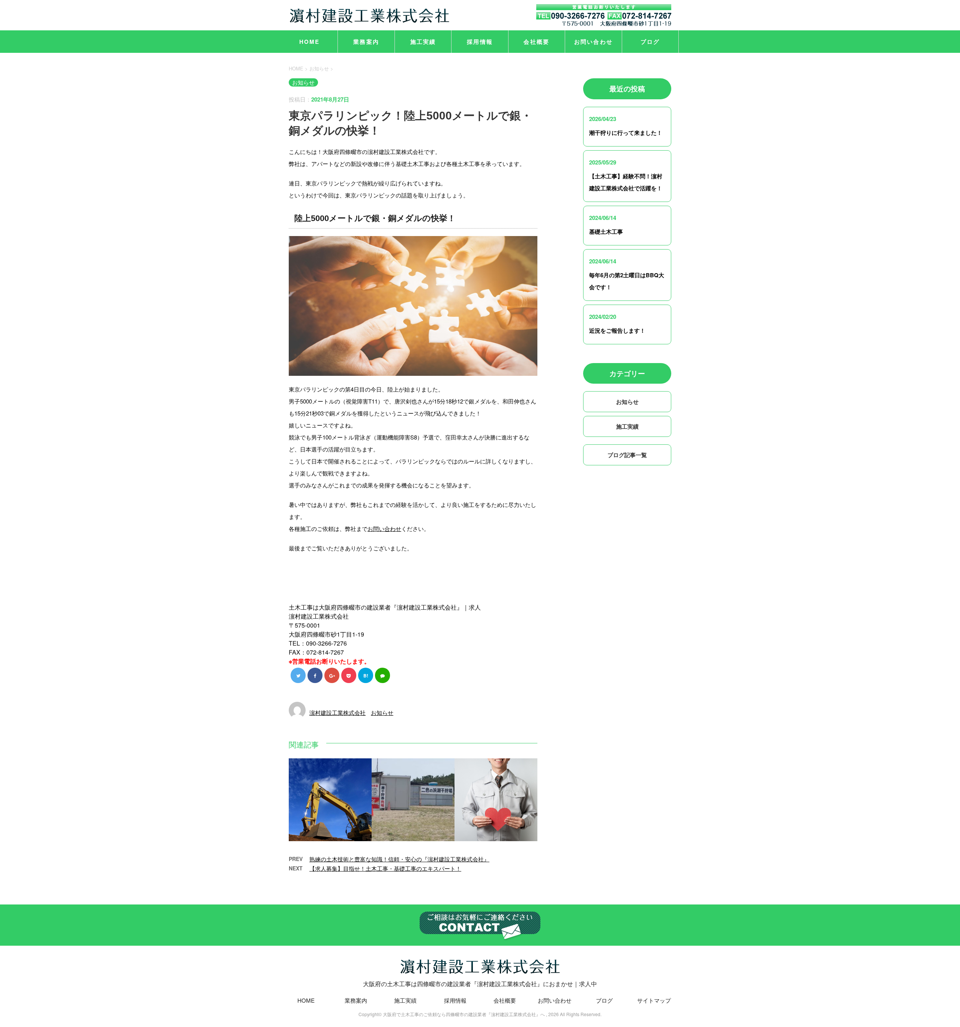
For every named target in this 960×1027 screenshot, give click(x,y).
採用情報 (480, 41)
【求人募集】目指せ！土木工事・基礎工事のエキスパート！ (385, 868)
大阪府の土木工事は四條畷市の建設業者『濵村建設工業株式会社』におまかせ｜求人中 (480, 983)
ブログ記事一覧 (627, 455)
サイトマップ (654, 1000)
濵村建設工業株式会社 (337, 712)
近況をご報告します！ (617, 330)
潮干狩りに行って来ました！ (625, 133)
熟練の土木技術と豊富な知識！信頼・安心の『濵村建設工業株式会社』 (399, 859)
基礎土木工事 (606, 231)
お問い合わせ (593, 41)
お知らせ (382, 712)
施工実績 (423, 41)
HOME (309, 41)
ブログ (650, 41)
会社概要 (536, 41)
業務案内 (366, 41)
